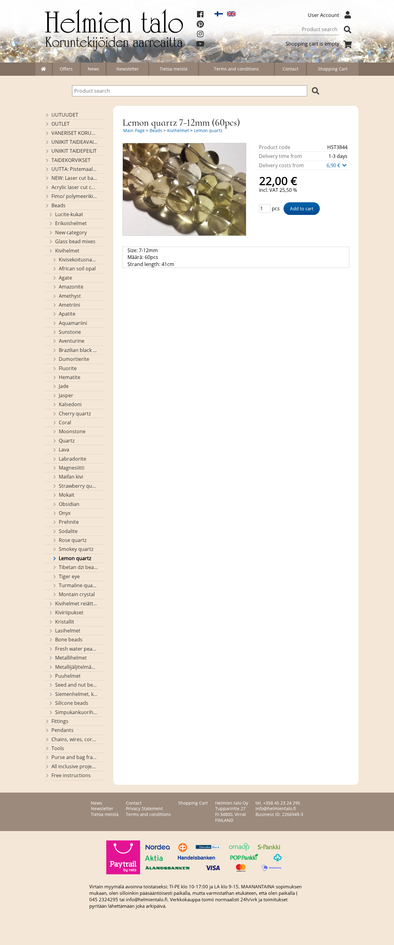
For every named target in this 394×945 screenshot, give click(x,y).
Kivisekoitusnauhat (78, 259)
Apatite (67, 313)
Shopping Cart (333, 69)
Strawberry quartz (78, 486)
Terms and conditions (236, 69)
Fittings (59, 721)
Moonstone (72, 431)
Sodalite (68, 531)
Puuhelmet (68, 675)
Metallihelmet (71, 657)
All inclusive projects (74, 766)
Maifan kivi (71, 476)
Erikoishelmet (71, 223)
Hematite (69, 377)
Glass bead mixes (75, 241)
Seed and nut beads (76, 684)
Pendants (62, 730)
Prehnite (69, 522)
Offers (66, 69)
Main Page (134, 130)
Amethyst (70, 296)
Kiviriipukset (69, 612)
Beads (58, 205)
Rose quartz (72, 540)
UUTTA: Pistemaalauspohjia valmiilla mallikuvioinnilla (74, 169)
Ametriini (69, 304)
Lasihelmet (67, 630)
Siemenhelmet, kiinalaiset (76, 694)
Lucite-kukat (69, 214)
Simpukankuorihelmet (76, 712)
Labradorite (72, 458)
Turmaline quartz (78, 585)
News (93, 69)
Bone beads (68, 639)
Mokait (66, 494)
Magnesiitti (71, 467)
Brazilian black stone (78, 350)
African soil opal (77, 268)
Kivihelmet (67, 250)
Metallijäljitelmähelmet (76, 667)
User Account (323, 15)
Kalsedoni (70, 404)
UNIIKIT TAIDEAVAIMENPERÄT (74, 142)
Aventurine (71, 340)
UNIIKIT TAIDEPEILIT (74, 150)
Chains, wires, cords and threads (74, 739)
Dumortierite (74, 359)
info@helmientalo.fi (275, 808)
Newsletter (127, 69)
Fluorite (68, 368)
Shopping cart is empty (312, 43)
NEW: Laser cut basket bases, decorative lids (74, 178)
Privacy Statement (144, 808)
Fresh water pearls (76, 648)
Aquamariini (73, 323)
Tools (57, 748)
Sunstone (70, 332)
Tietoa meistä (173, 69)
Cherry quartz (75, 413)
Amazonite (71, 286)
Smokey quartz (76, 549)
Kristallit (64, 621)
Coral (65, 422)
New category (71, 232)
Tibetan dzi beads (78, 567)
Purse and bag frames (74, 757)
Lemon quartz (75, 558)
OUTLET (60, 123)
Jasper (66, 395)
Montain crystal (77, 594)
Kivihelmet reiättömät (76, 603)
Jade (64, 386)
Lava (64, 449)
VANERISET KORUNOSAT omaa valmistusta (74, 133)
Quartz (66, 440)
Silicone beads (71, 703)
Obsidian (69, 504)
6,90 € (334, 165)
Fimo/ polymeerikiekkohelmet (74, 196)
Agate (65, 277)
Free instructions (71, 775)
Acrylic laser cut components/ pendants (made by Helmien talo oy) (74, 187)
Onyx (64, 513)
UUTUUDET (64, 114)
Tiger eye (69, 576)
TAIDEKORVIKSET (70, 160)
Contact (290, 69)
